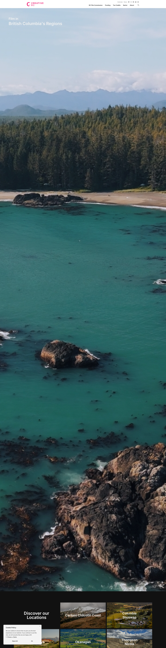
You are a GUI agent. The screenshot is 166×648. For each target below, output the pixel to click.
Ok (32, 641)
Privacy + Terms (12, 637)
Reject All (15, 641)
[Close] (40, 626)
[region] (22, 635)
